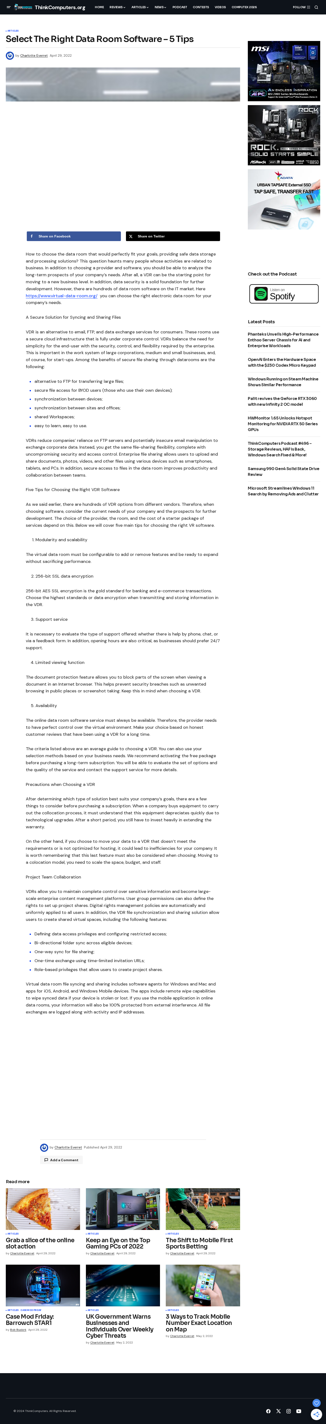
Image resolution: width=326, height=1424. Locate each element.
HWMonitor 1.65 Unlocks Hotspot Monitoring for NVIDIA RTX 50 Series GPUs (283, 424)
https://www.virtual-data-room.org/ (61, 296)
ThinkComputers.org (60, 7)
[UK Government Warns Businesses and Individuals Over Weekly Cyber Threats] (123, 1285)
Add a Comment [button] (64, 1160)
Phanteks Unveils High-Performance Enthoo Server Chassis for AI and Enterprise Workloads (283, 340)
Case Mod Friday (31, 1310)
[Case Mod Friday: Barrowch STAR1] (43, 1285)
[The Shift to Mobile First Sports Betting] (203, 1209)
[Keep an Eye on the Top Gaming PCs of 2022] (123, 1209)
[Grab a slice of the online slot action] (43, 1209)
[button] (9, 7)
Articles (13, 31)
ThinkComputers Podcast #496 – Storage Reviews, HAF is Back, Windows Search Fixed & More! (280, 449)
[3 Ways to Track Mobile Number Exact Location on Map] (203, 1285)
